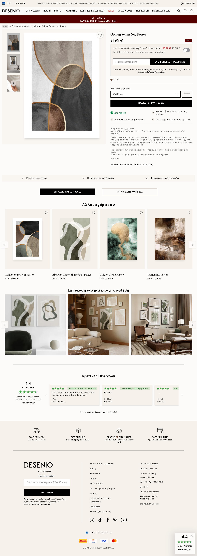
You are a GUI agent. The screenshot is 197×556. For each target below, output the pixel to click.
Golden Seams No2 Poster (54, 26)
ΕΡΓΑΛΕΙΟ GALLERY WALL (67, 192)
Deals (111, 11)
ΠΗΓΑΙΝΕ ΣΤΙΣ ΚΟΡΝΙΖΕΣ (130, 192)
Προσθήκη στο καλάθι (151, 103)
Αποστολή (47, 492)
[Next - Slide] (192, 244)
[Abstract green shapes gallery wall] (35, 324)
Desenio (107, 548)
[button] (187, 94)
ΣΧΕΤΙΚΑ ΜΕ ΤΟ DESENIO (102, 463)
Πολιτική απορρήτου (149, 492)
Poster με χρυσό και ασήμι (25, 26)
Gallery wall (125, 11)
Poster (58, 11)
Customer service (148, 469)
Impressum (95, 473)
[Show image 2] (13, 63)
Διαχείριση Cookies (150, 504)
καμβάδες (71, 11)
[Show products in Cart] (191, 10)
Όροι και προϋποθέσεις (151, 482)
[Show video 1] (13, 83)
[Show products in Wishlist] (185, 10)
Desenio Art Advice (149, 463)
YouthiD (93, 493)
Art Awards (95, 506)
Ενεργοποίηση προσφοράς (170, 62)
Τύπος (93, 469)
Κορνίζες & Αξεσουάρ (92, 11)
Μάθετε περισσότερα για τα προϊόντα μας (131, 164)
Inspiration (142, 11)
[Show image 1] (13, 42)
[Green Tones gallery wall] (161, 324)
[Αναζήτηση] (179, 11)
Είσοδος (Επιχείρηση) (100, 511)
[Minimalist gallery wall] (98, 324)
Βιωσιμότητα (96, 483)
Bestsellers (33, 11)
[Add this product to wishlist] (100, 35)
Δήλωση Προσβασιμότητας (102, 488)
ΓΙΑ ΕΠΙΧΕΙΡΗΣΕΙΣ (161, 11)
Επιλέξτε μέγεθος (120, 88)
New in (47, 11)
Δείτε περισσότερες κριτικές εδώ (98, 412)
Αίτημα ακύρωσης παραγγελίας (148, 497)
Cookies (144, 487)
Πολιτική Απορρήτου (156, 72)
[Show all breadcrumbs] (5, 26)
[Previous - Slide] (4, 244)
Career (93, 478)
